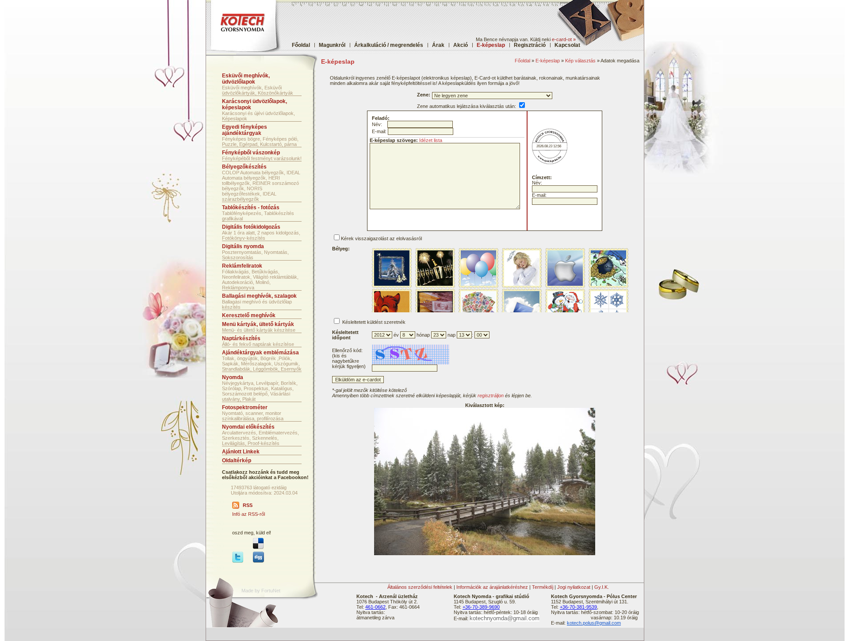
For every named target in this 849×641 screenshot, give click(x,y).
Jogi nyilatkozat (573, 587)
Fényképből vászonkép (251, 153)
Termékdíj (542, 587)
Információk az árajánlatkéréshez (492, 587)
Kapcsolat (567, 45)
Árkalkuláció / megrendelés (388, 45)
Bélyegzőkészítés (244, 167)
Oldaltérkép (236, 460)
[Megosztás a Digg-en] (258, 561)
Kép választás (580, 60)
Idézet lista (430, 140)
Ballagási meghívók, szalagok (259, 296)
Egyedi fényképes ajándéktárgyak (244, 130)
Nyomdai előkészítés (248, 427)
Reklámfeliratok (242, 266)
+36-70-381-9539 (578, 607)
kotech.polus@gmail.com (594, 623)
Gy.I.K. (601, 587)
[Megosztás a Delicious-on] (258, 547)
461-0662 (375, 607)
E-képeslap (547, 60)
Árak (438, 45)
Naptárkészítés (241, 338)
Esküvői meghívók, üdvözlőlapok (246, 79)
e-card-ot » (564, 39)
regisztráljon (491, 395)
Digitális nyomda (243, 246)
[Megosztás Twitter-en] (237, 561)
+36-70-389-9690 (481, 607)
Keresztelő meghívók (248, 315)
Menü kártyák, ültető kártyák (258, 324)
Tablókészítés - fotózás (250, 207)
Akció (460, 45)
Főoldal (301, 45)
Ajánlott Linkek (241, 452)
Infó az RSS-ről (248, 514)
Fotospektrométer (245, 407)
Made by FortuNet (260, 590)
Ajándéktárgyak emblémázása (260, 352)
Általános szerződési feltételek (419, 587)
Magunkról (332, 45)
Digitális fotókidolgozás (251, 227)
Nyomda (232, 377)
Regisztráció (530, 45)
